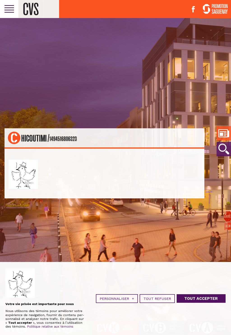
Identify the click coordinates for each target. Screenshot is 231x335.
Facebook (193, 9)
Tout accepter (201, 298)
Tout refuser (157, 298)
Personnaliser (117, 298)
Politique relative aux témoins (50, 326)
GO (224, 149)
